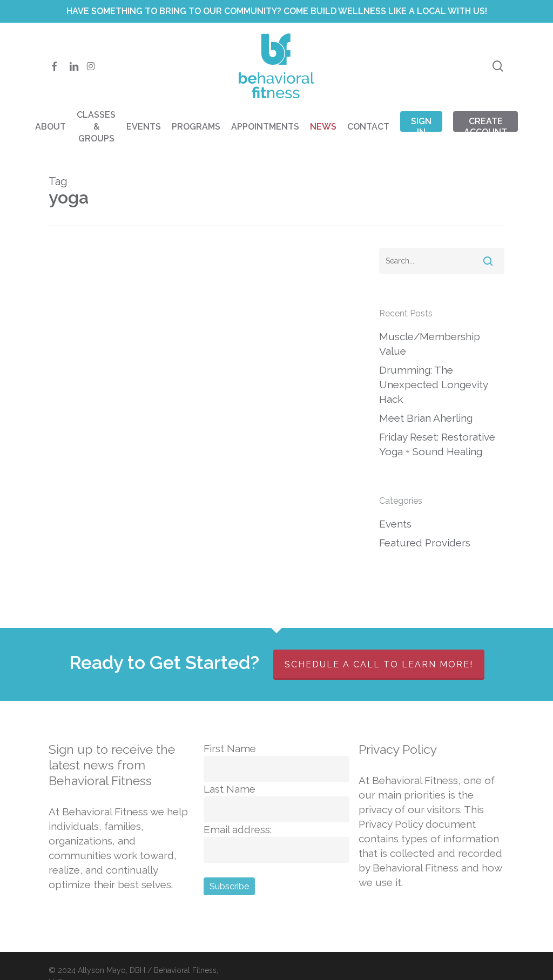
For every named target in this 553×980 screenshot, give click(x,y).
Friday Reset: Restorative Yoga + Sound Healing (437, 444)
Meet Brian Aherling (426, 418)
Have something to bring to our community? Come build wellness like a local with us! (276, 11)
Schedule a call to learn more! (379, 664)
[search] (497, 66)
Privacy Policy (398, 749)
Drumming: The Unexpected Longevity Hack (433, 384)
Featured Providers (424, 543)
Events (395, 524)
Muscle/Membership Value (429, 343)
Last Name (229, 789)
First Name (230, 748)
